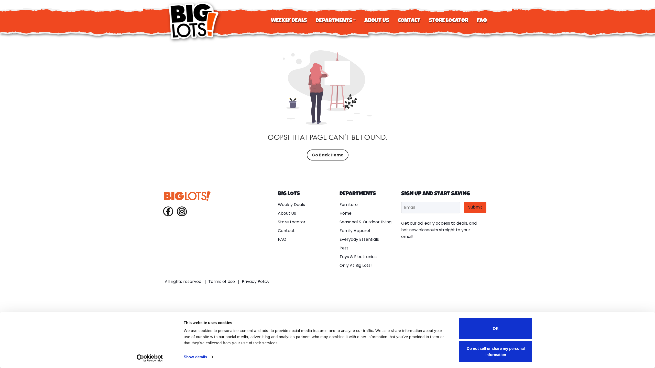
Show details (195, 357)
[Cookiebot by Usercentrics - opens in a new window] (149, 358)
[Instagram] (182, 212)
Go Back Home (327, 155)
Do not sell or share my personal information (496, 351)
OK (496, 328)
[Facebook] (168, 212)
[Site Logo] (194, 21)
